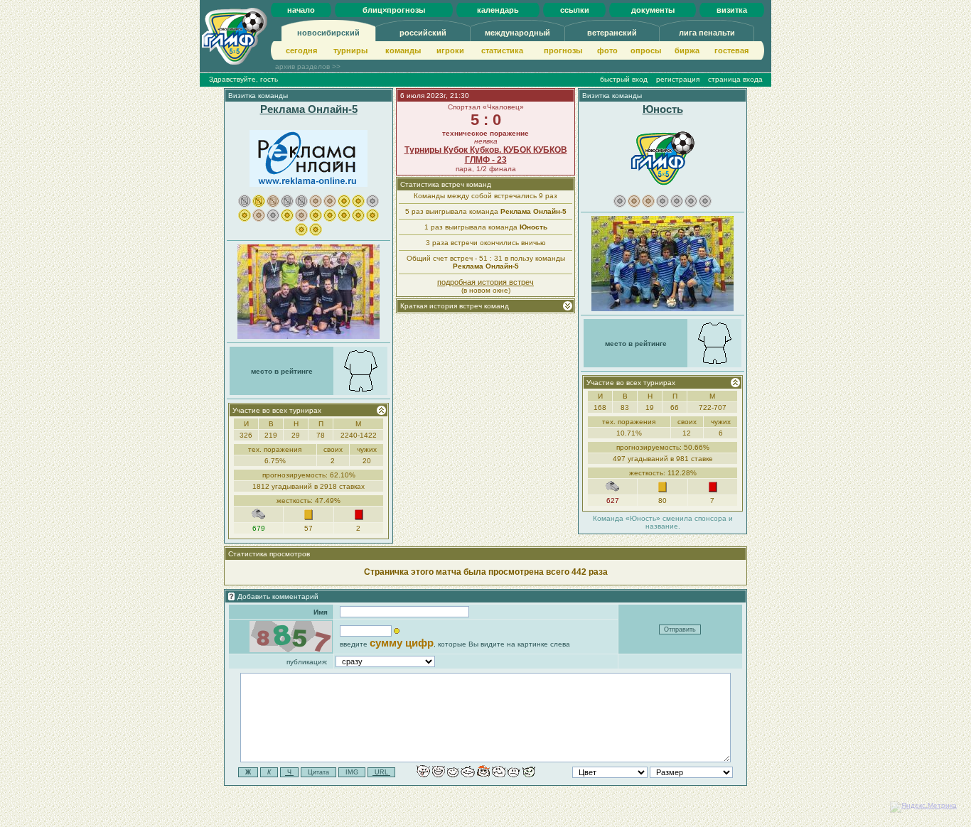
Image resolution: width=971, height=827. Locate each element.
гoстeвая (731, 50)
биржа (687, 50)
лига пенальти (707, 32)
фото (607, 50)
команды (403, 50)
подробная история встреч (485, 282)
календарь (498, 10)
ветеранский (612, 32)
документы (653, 10)
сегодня (301, 50)
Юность (663, 109)
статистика (502, 50)
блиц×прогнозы (394, 10)
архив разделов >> (308, 66)
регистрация (677, 79)
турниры (350, 50)
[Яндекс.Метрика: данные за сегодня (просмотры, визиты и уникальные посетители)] (923, 807)
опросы (646, 50)
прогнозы (563, 50)
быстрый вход (624, 79)
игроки (450, 50)
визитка (732, 10)
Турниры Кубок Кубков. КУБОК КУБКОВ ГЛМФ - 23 (485, 155)
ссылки (574, 10)
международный (517, 32)
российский (422, 32)
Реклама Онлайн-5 (309, 109)
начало (301, 10)
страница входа (735, 79)
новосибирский (328, 32)
